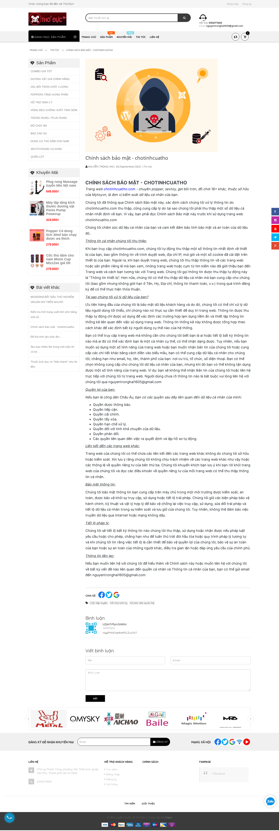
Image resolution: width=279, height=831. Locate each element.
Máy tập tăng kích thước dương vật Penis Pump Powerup (60, 208)
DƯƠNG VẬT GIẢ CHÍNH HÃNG (50, 79)
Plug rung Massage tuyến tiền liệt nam (61, 183)
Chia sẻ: (90, 595)
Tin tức (148, 166)
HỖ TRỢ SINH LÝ (41, 102)
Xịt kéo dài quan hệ (142, 603)
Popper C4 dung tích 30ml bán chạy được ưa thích (61, 234)
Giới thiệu (148, 803)
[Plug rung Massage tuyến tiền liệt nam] (37, 187)
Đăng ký (247, 3)
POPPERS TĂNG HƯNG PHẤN (49, 94)
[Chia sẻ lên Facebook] (102, 594)
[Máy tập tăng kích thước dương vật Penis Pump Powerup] (37, 207)
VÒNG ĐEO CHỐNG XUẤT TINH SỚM (54, 110)
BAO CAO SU (39, 133)
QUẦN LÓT (37, 156)
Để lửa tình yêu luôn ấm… (46, 336)
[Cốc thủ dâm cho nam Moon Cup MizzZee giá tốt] (37, 260)
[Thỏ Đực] (47, 18)
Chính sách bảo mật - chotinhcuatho (52, 326)
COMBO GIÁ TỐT (41, 71)
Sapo (169, 817)
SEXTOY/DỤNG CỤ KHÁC (46, 148)
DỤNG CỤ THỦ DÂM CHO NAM (50, 141)
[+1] (116, 594)
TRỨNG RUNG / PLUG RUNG (49, 117)
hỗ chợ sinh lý (118, 603)
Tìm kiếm (112, 769)
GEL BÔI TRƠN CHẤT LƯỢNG (49, 86)
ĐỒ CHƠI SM (39, 125)
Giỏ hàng (111, 784)
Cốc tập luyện (98, 603)
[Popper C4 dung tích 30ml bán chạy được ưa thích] (37, 234)
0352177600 (44, 781)
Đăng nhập (233, 3)
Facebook (219, 773)
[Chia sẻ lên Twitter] (109, 594)
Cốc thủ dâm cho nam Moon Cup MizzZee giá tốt (60, 259)
